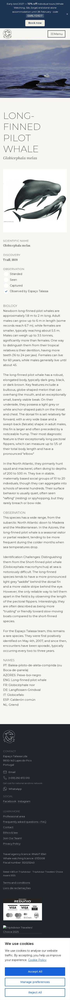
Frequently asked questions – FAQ (24, 821)
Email (12, 772)
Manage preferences (35, 982)
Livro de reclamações (17, 888)
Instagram (24, 801)
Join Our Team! (12, 838)
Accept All (35, 971)
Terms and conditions (16, 882)
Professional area (14, 816)
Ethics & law (10, 832)
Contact (8, 827)
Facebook (9, 801)
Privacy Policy (11, 843)
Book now (35, 22)
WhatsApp (15, 788)
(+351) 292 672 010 (19, 777)
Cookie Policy (37, 960)
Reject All (35, 992)
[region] (35, 969)
